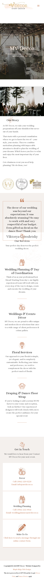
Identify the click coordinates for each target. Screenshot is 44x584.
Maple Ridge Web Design (22, 569)
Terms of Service (23, 576)
